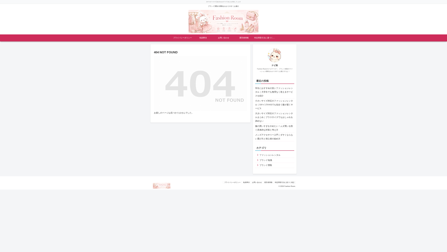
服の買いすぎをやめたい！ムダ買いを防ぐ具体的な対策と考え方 (274, 128)
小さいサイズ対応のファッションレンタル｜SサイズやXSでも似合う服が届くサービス (274, 105)
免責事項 (246, 182)
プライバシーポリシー (232, 182)
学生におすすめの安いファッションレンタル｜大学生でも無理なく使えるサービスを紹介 (274, 92)
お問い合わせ (257, 182)
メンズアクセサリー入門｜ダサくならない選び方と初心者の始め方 (274, 137)
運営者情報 (268, 182)
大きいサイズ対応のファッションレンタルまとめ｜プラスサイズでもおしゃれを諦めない (274, 117)
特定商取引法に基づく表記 (284, 182)
